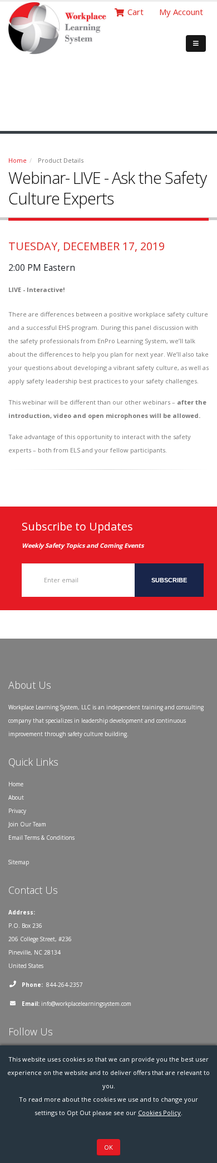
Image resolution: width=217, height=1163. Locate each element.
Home (17, 160)
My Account (181, 11)
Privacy (17, 811)
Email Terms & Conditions (41, 837)
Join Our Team (27, 824)
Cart (135, 11)
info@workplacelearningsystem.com (86, 1004)
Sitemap (18, 862)
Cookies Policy (159, 1112)
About (16, 797)
